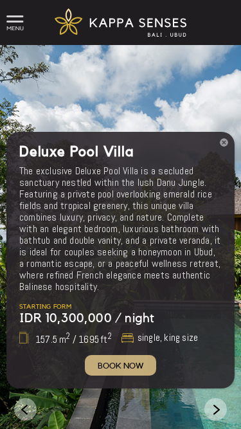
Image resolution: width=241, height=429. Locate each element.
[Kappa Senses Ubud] (120, 41)
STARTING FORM (45, 307)
